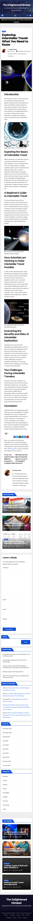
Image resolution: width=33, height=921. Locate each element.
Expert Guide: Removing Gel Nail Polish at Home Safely (15, 851)
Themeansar (28, 913)
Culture (5, 780)
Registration (14, 448)
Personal (5, 801)
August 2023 (6, 736)
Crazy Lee (18, 853)
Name (5, 599)
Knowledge (6, 792)
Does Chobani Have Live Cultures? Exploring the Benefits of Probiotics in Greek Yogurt (16, 707)
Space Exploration (22, 53)
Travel (3, 31)
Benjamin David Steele (9, 705)
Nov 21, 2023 (8, 853)
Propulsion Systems (12, 53)
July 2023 (5, 741)
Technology (10, 56)
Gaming (5, 784)
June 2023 (6, 745)
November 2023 (7, 732)
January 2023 (6, 765)
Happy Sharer (13, 49)
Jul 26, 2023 (8, 887)
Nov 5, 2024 (8, 836)
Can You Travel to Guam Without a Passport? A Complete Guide (9, 459)
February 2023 (7, 761)
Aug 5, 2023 (8, 870)
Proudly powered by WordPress (9, 913)
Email (5, 609)
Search (4, 637)
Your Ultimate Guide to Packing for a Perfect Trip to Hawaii (15, 525)
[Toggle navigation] (15, 15)
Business (5, 776)
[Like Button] (6, 433)
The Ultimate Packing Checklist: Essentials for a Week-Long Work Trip (15, 543)
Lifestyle (5, 797)
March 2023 (6, 757)
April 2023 (6, 753)
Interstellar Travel (22, 51)
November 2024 (7, 728)
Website (5, 619)
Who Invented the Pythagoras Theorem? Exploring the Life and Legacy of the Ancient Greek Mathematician (16, 715)
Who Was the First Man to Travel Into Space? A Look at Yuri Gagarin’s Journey (21, 459)
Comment (6, 567)
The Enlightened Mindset (16, 5)
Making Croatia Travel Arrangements (13, 671)
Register (25, 917)
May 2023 (5, 749)
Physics (29, 51)
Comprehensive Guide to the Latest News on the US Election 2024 (16, 834)
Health (4, 788)
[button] (27, 15)
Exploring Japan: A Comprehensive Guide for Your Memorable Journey (15, 507)
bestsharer (18, 836)
